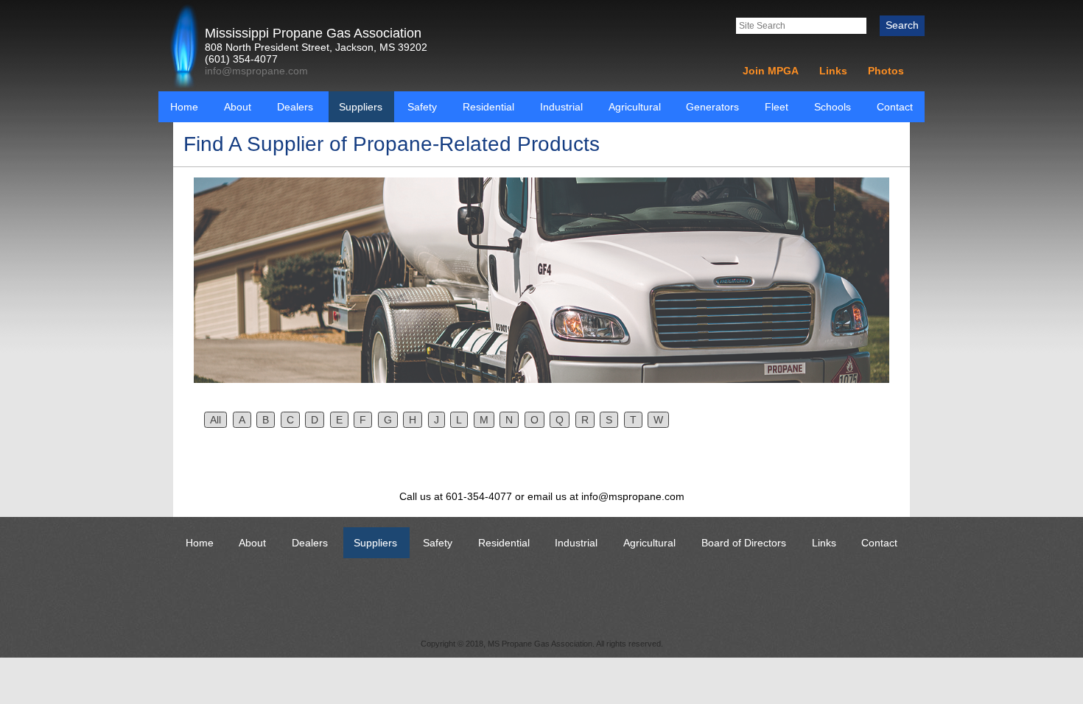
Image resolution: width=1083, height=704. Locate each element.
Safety (422, 107)
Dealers (295, 107)
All (215, 420)
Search (902, 25)
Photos (886, 71)
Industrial (561, 107)
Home (184, 107)
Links (833, 71)
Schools (832, 107)
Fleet (776, 107)
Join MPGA (771, 71)
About (237, 107)
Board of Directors (743, 543)
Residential (488, 107)
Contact (895, 107)
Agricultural (635, 107)
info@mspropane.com (256, 71)
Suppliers (360, 107)
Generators (712, 107)
